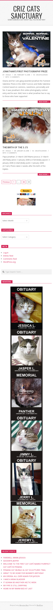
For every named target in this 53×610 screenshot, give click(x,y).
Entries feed (8, 256)
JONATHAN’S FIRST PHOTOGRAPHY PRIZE (25, 71)
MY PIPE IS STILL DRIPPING (15, 585)
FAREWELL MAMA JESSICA (14, 557)
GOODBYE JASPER (11, 561)
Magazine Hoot (24, 605)
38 (24, 182)
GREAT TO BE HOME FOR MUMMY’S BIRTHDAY (23, 573)
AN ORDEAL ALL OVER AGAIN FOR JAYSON (21, 576)
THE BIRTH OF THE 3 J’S (15, 147)
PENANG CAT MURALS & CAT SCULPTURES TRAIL (24, 570)
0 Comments (14, 77)
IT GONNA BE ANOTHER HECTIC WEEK (19, 582)
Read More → (44, 102)
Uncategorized (42, 75)
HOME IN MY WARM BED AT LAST (17, 588)
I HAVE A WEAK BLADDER (14, 579)
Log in (5, 252)
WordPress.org (9, 262)
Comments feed (10, 259)
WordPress (40, 605)
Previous (6, 182)
